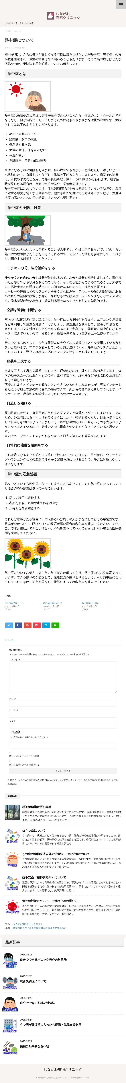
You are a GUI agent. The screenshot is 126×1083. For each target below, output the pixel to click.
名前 (12, 699)
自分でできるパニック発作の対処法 (43, 959)
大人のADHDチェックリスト (28, 924)
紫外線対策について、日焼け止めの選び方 (50, 901)
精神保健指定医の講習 (36, 807)
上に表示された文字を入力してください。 (29, 737)
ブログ (10, 640)
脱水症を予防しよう (14, 603)
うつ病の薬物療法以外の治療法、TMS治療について (56, 854)
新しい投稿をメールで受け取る (24, 764)
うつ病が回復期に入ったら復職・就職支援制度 (50, 1024)
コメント (15, 659)
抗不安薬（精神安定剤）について (44, 877)
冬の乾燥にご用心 (90, 603)
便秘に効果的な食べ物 (34, 1046)
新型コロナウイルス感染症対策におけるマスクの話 (39, 928)
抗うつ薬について (34, 830)
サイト (12, 721)
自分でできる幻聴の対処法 (37, 1003)
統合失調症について (33, 981)
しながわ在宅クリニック (63, 1069)
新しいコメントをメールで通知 (24, 756)
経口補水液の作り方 (53, 603)
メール (13, 710)
